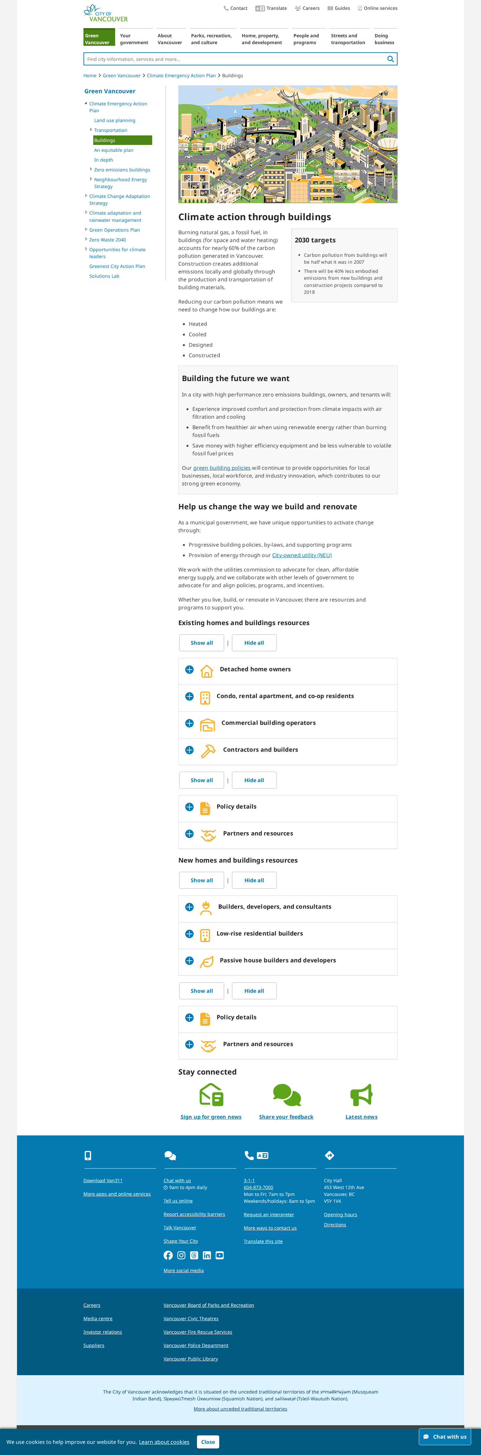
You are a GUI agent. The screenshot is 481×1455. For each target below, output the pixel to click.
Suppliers (93, 1345)
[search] (390, 58)
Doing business (384, 38)
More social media (184, 1270)
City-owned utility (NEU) (302, 555)
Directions (335, 1224)
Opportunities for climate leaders (117, 252)
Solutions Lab (104, 276)
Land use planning (114, 120)
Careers (311, 8)
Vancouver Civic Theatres (191, 1318)
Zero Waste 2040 (107, 240)
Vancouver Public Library (191, 1359)
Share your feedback (286, 1116)
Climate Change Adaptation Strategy (119, 199)
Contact (238, 8)
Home (90, 75)
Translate (277, 8)
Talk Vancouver (180, 1227)
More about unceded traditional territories (240, 1409)
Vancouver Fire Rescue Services (198, 1332)
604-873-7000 (258, 1187)
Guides (342, 8)
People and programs (306, 38)
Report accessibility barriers (194, 1214)
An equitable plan (114, 150)
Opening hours (340, 1214)
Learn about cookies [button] (164, 1442)
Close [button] (208, 1442)
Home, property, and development (262, 38)
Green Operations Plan (114, 230)
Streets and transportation (348, 38)
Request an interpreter (269, 1214)
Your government (134, 38)
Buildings (104, 140)
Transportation (110, 130)
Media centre (98, 1318)
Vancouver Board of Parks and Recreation (209, 1305)
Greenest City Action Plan (117, 266)
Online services (381, 8)
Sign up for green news (211, 1116)
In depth (103, 160)
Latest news (362, 1116)
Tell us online (178, 1201)
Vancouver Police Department (196, 1345)
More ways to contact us (270, 1228)
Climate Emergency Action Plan (181, 75)
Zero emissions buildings (122, 170)
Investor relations (102, 1332)
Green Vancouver (97, 38)
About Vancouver (170, 38)
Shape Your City (181, 1241)
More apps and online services (117, 1194)
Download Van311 (103, 1180)
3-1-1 (249, 1180)
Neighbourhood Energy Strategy (120, 182)
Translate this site (263, 1241)
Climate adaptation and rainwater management (115, 216)
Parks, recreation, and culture (211, 38)
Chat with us (177, 1180)
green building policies (222, 467)
